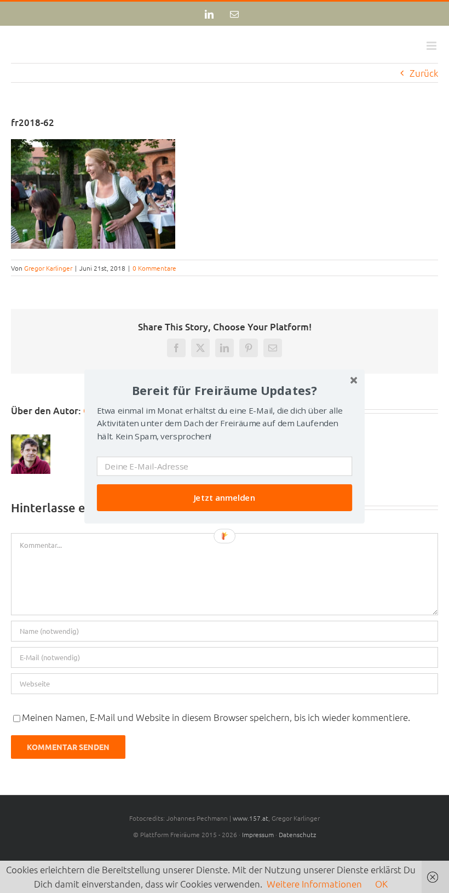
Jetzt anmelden (225, 497)
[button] (224, 390)
